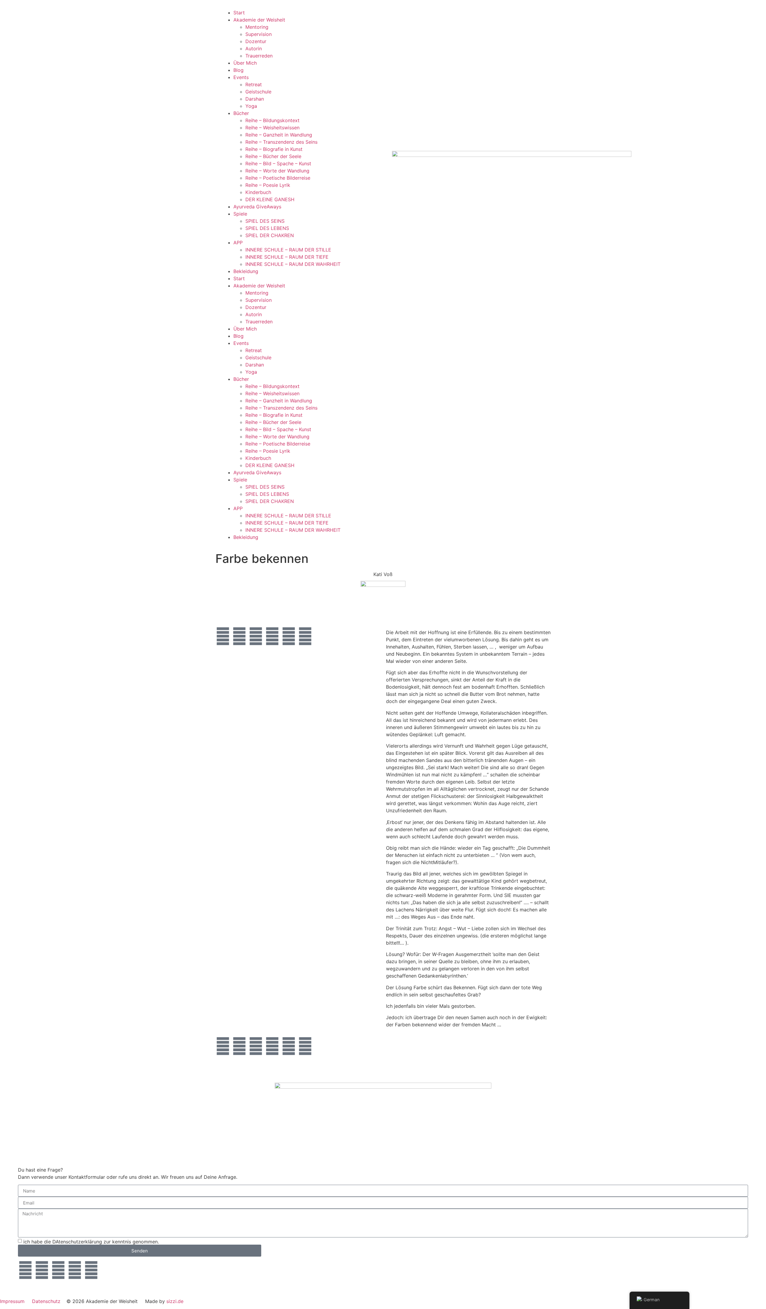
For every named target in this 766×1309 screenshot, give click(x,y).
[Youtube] (305, 636)
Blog (238, 70)
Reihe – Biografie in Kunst (274, 149)
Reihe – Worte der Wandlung (277, 171)
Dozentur (255, 41)
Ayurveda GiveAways (257, 207)
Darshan (254, 99)
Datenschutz (46, 1301)
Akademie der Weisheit (259, 20)
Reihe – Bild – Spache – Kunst (278, 163)
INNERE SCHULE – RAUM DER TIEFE (287, 257)
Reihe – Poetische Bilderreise (277, 178)
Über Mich (245, 63)
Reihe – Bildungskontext (272, 120)
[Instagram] (272, 636)
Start (239, 13)
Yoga (251, 106)
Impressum (12, 1301)
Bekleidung (245, 271)
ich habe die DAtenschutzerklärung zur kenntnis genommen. (91, 1242)
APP (238, 243)
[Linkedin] (222, 636)
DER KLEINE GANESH (269, 199)
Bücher (241, 113)
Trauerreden (259, 56)
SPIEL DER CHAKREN (269, 235)
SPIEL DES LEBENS (267, 228)
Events (241, 77)
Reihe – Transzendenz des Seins (281, 142)
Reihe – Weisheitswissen (272, 128)
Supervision (258, 34)
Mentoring (256, 27)
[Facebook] (255, 636)
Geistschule (258, 92)
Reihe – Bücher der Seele (273, 156)
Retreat (253, 84)
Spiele (240, 214)
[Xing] (239, 636)
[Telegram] (288, 636)
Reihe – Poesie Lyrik (267, 185)
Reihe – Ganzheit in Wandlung (278, 135)
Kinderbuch (258, 192)
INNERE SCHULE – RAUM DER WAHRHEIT (293, 264)
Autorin (253, 48)
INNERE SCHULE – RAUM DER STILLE (288, 250)
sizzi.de (174, 1301)
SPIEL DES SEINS (265, 221)
